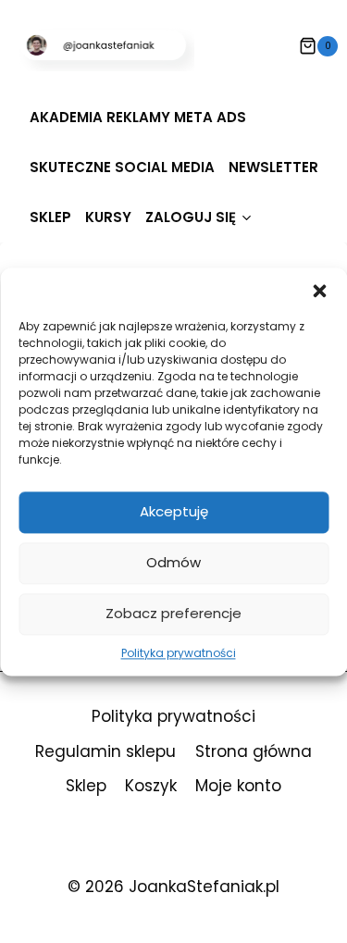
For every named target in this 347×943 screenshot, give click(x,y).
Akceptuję (174, 511)
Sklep (50, 217)
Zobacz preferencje (173, 613)
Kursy (108, 217)
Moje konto (238, 786)
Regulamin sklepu (105, 751)
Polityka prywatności (178, 653)
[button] (319, 290)
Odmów (173, 562)
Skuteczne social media (122, 167)
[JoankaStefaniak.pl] (106, 45)
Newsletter (273, 167)
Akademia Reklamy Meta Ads (138, 117)
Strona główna (253, 751)
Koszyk (151, 786)
